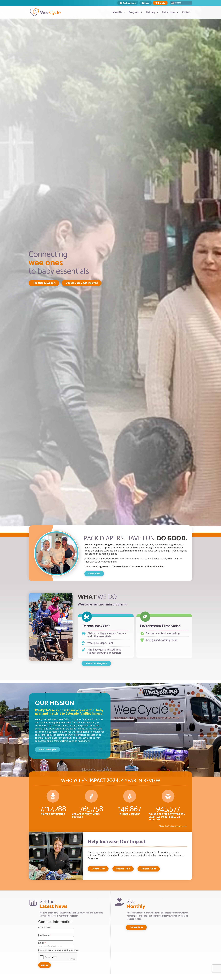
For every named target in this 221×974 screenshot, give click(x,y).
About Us (117, 12)
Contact (186, 12)
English (177, 3)
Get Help (150, 12)
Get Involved (168, 12)
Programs (134, 12)
